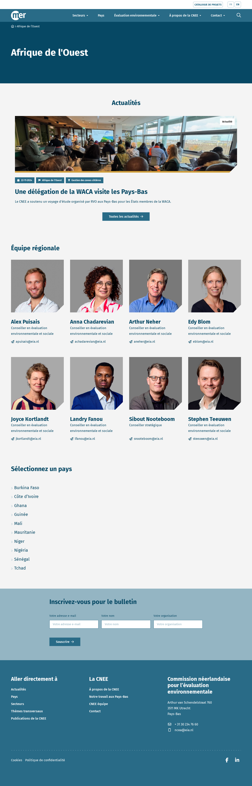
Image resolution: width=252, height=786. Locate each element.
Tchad (37, 568)
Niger (37, 541)
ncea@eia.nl (184, 730)
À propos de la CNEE (104, 689)
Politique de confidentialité (45, 760)
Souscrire (62, 642)
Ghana (37, 505)
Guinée (37, 514)
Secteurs (17, 704)
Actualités (18, 689)
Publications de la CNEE (28, 718)
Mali (37, 523)
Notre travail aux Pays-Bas (108, 697)
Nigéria (37, 550)
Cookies (16, 760)
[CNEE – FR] (18, 15)
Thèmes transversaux (27, 711)
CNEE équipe (98, 704)
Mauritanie (37, 532)
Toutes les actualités (124, 216)
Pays (14, 697)
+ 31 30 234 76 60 (186, 724)
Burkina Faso (37, 487)
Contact (95, 711)
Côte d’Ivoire (37, 496)
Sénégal (37, 559)
